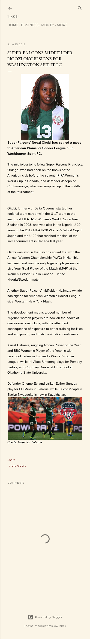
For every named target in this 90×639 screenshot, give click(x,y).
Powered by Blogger (48, 617)
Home (12, 25)
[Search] (80, 7)
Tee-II (13, 16)
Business (30, 25)
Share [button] (11, 460)
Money (47, 25)
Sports (21, 466)
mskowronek (57, 625)
